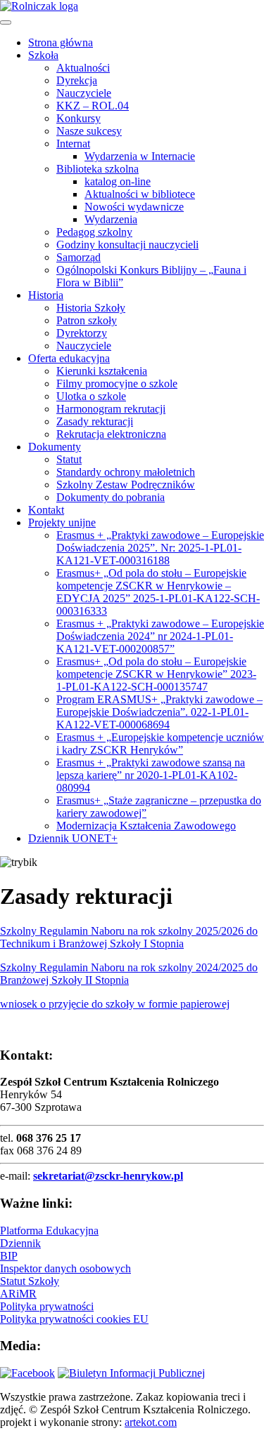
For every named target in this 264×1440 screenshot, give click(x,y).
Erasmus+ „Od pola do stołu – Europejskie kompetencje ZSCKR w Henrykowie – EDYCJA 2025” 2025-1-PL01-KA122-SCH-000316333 (158, 592)
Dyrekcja (76, 80)
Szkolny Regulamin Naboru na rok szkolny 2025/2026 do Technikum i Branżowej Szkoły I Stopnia (129, 937)
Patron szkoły (86, 320)
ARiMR (18, 1294)
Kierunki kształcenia (101, 371)
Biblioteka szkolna (97, 169)
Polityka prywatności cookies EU (74, 1319)
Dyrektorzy (81, 333)
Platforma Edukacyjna (49, 1230)
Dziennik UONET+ (73, 838)
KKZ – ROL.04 (92, 106)
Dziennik (20, 1243)
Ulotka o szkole (91, 396)
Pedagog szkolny (94, 232)
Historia (45, 295)
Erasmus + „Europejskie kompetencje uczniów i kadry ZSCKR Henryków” (160, 743)
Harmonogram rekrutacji (110, 409)
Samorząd (78, 257)
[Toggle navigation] (5, 22)
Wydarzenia (110, 219)
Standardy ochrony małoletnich (125, 472)
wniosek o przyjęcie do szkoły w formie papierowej (115, 1004)
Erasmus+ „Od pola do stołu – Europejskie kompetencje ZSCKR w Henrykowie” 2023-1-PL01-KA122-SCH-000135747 (156, 674)
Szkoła (43, 55)
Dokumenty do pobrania (110, 497)
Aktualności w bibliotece (139, 194)
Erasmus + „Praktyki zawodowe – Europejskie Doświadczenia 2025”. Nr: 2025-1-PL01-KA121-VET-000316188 (160, 547)
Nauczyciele (83, 93)
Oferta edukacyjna (69, 358)
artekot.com (151, 1422)
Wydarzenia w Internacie (139, 156)
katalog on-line (117, 181)
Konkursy (78, 118)
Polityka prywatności (47, 1306)
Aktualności (83, 68)
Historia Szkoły (90, 308)
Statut (69, 459)
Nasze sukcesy (89, 131)
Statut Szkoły (29, 1281)
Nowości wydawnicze (134, 207)
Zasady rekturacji (94, 421)
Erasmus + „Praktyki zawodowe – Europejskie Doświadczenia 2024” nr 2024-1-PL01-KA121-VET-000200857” (160, 636)
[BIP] (131, 1373)
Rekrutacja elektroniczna (111, 434)
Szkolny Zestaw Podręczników (125, 485)
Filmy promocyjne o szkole (116, 383)
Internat (73, 143)
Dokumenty (54, 447)
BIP (9, 1256)
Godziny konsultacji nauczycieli (127, 245)
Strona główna (60, 42)
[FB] (27, 1373)
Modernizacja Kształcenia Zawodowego (146, 826)
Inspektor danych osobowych (65, 1268)
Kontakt (46, 510)
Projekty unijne (62, 522)
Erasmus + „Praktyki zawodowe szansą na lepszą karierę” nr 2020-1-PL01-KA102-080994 (150, 775)
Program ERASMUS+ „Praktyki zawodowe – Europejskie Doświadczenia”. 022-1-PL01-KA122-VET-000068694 (159, 712)
